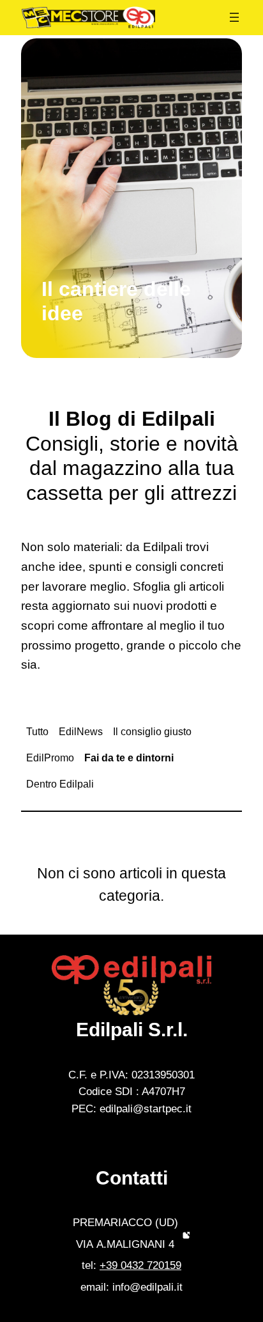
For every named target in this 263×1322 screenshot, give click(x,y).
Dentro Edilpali (60, 784)
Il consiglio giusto (152, 731)
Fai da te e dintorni (129, 757)
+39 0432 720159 (140, 1265)
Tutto (37, 731)
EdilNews (81, 731)
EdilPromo (50, 757)
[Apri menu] (234, 17)
